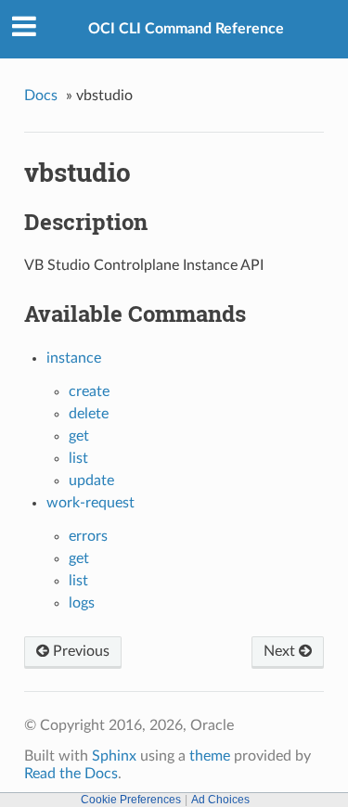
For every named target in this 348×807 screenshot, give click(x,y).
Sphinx (114, 756)
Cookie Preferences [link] (131, 799)
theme (209, 756)
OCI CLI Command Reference (186, 28)
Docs (41, 95)
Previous (79, 651)
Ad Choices (220, 799)
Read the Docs (71, 773)
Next (281, 651)
